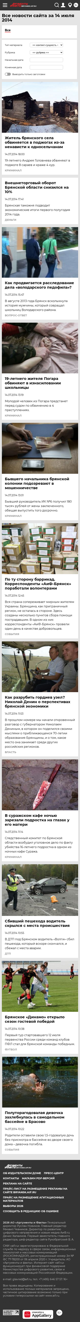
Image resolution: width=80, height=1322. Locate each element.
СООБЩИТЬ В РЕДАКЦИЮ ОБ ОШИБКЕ (31, 1211)
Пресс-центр (54, 1173)
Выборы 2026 (13, 1206)
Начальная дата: (14, 60)
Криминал (13, 170)
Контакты (11, 1178)
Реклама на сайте (17, 1183)
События (12, 634)
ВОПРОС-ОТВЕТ (16, 315)
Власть (10, 752)
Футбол (11, 1049)
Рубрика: (10, 52)
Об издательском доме (22, 1173)
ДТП (8, 953)
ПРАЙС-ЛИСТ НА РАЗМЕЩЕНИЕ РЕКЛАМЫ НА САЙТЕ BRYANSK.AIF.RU (35, 1190)
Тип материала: (14, 45)
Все (8, 30)
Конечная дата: (13, 67)
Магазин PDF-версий (38, 1178)
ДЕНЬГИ (10, 220)
